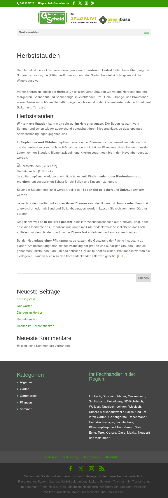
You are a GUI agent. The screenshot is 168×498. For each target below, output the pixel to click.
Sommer (26, 409)
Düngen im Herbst (29, 312)
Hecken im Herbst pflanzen (35, 326)
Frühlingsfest (26, 299)
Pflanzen (26, 402)
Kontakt (112, 457)
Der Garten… (26, 305)
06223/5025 (27, 3)
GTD (121, 256)
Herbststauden (27, 319)
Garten (25, 389)
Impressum (92, 457)
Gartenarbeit (28, 395)
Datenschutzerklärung (61, 457)
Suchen (143, 278)
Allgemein (26, 382)
